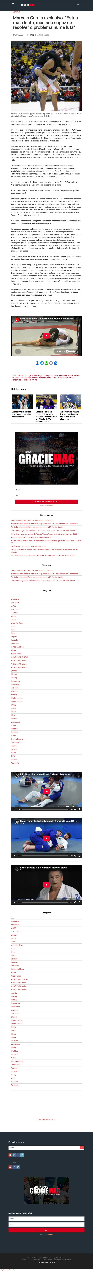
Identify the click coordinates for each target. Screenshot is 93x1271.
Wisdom (14, 759)
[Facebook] (18, 1155)
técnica (14, 749)
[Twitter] (22, 1155)
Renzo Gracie (17, 380)
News (13, 712)
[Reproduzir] (14, 809)
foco (56, 375)
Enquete (14, 640)
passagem (15, 722)
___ (12, 596)
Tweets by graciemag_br (46, 1120)
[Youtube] (10, 1155)
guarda (14, 671)
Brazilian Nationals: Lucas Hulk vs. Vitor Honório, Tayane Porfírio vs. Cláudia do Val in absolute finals (46, 417)
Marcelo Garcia (45, 378)
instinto (77, 375)
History (14, 674)
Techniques (15, 742)
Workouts (15, 763)
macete (14, 695)
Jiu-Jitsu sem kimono (29, 378)
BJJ (13, 626)
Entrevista (15, 643)
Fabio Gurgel (37, 375)
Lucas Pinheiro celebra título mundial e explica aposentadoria (21, 414)
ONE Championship (60, 378)
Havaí (70, 375)
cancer (20, 375)
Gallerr (13, 650)
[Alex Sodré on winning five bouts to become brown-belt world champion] (71, 401)
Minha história (16, 698)
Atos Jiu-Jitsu (17, 623)
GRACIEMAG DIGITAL (19, 657)
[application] (46, 791)
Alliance (14, 613)
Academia (15, 599)
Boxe (13, 630)
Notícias (14, 719)
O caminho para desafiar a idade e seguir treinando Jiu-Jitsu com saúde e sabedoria (44, 524)
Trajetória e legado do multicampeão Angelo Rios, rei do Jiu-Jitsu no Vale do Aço (43, 530)
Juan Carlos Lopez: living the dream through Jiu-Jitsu (32, 520)
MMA (13, 705)
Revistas (14, 732)
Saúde (13, 736)
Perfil (13, 725)
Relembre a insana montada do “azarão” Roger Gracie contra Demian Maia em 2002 (44, 534)
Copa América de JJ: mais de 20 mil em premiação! (31, 537)
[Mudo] (75, 809)
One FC (72, 378)
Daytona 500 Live (7, 1270)
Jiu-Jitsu (15, 378)
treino (34, 380)
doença (28, 375)
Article (16, 12)
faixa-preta (48, 375)
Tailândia (27, 380)
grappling (63, 375)
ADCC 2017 (16, 609)
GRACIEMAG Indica (19, 660)
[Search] (78, 4)
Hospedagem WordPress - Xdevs (46, 1262)
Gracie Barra (16, 654)
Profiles (14, 729)
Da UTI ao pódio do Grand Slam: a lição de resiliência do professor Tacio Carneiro (43, 555)
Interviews (15, 681)
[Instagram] (14, 1155)
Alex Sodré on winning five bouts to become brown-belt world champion (69, 415)
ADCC (13, 606)
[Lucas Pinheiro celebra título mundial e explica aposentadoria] (22, 401)
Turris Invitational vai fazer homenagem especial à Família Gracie (37, 527)
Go (82, 1147)
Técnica (14, 746)
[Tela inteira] (79, 809)
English (14, 637)
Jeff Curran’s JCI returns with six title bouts (28, 546)
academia (15, 602)
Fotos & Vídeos (17, 647)
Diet (13, 633)
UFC (13, 756)
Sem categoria (17, 739)
